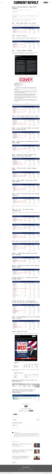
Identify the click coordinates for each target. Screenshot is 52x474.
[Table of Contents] (0, 237)
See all (14, 462)
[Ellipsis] (39, 432)
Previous (15, 419)
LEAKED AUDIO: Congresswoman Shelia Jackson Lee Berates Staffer (22, 444)
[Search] (41, 2)
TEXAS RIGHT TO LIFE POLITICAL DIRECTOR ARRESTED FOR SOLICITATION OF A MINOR (22, 451)
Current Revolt (16, 11)
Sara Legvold (15, 432)
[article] (26, 446)
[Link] (11, 23)
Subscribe (45, 2)
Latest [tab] (15, 441)
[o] (37, 445)
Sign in (50, 2)
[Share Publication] (42, 2)
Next (37, 419)
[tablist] (15, 425)
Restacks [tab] (17, 425)
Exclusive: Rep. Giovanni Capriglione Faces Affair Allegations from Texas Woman (21, 457)
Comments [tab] (14, 425)
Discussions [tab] (18, 441)
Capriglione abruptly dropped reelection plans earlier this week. (20, 458)
